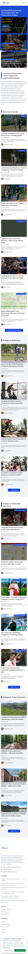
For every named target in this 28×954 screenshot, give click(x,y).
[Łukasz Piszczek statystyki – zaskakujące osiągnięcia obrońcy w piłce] (14, 657)
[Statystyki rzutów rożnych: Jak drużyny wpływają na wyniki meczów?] (14, 551)
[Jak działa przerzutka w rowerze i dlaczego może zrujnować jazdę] (14, 265)
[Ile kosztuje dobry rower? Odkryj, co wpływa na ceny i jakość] (14, 193)
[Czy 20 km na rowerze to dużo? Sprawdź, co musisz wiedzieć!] (14, 464)
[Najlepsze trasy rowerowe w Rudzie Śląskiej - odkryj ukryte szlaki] (14, 775)
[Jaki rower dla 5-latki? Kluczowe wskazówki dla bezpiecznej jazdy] (14, 353)
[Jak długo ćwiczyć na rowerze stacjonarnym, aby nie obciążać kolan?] (14, 390)
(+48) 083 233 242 (7, 869)
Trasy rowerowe (5, 926)
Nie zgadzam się (8, 950)
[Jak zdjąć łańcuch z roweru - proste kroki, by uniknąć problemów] (14, 25)
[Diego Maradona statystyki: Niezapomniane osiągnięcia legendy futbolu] (14, 60)
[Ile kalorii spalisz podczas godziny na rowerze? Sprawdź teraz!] (14, 428)
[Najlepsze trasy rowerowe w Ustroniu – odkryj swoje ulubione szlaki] (14, 228)
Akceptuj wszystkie (20, 950)
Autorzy (3, 906)
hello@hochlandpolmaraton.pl (10, 871)
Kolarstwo (3, 921)
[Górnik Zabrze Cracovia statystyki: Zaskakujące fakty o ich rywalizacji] (14, 42)
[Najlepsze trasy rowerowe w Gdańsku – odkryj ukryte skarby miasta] (14, 742)
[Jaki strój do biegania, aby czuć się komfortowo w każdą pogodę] (14, 123)
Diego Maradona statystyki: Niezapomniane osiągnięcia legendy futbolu (11, 63)
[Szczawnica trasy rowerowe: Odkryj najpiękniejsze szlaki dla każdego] (14, 708)
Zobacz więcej (14, 490)
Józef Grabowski (7, 450)
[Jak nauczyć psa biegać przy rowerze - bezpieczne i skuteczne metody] (14, 157)
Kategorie (4, 918)
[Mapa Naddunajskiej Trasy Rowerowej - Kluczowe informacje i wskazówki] (14, 300)
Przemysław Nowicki (8, 375)
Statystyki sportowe (6, 924)
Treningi (3, 932)
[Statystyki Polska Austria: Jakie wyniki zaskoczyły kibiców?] (14, 517)
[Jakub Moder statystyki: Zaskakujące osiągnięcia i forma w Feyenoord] (14, 587)
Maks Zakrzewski (7, 795)
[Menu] (23, 2)
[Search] (25, 3)
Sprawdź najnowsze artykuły (14, 330)
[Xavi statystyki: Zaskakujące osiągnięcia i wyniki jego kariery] (14, 622)
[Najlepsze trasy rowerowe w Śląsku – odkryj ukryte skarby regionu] (14, 806)
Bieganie (3, 929)
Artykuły (4, 876)
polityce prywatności (6, 947)
